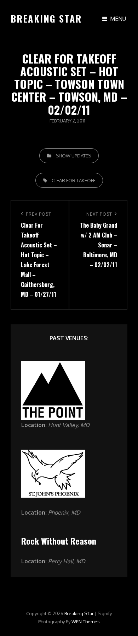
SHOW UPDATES (73, 155)
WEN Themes (85, 621)
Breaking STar (46, 18)
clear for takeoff (73, 180)
